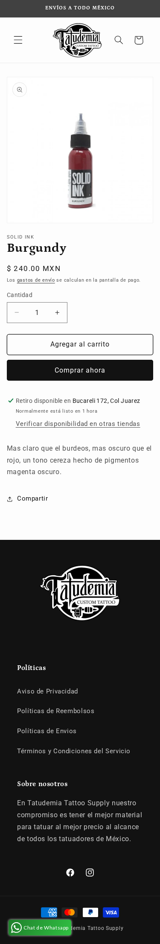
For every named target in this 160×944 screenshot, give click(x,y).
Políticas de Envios (47, 731)
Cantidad (19, 294)
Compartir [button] (32, 498)
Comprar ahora (80, 370)
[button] (18, 40)
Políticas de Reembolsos (56, 711)
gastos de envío (36, 280)
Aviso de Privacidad (47, 691)
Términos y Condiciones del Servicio (74, 751)
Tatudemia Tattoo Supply (90, 928)
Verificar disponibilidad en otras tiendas (78, 424)
